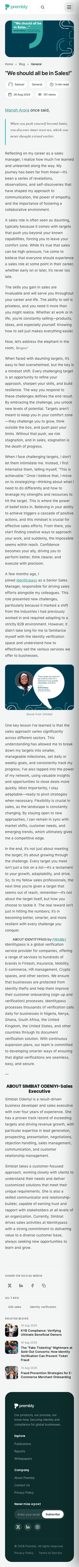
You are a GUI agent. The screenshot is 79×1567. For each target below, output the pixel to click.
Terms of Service (50, 1553)
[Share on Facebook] (32, 1285)
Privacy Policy (24, 1492)
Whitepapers (23, 1458)
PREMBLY (59, 939)
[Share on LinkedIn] (21, 1285)
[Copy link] (43, 1285)
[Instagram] (37, 1527)
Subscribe (53, 1514)
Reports (19, 1451)
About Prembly (24, 1477)
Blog (22, 64)
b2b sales (14, 1307)
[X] (18, 1527)
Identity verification (43, 1307)
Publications (22, 1444)
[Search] (42, 7)
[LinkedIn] (28, 1527)
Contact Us (22, 1485)
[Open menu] (69, 7)
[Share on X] (9, 1285)
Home (9, 64)
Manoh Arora (17, 110)
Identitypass (26, 580)
